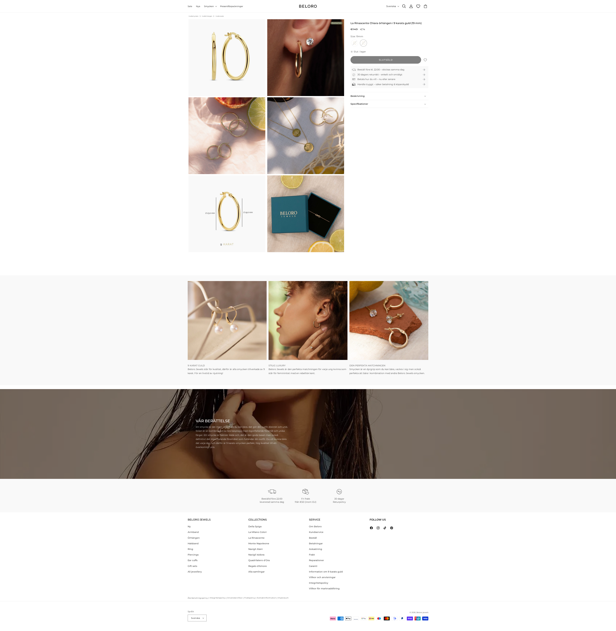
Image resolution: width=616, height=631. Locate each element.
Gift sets (192, 566)
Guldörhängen (207, 16)
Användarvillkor (235, 598)
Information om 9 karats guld (326, 571)
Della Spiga (254, 526)
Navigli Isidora (256, 554)
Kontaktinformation (266, 598)
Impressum (283, 598)
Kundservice (316, 532)
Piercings (193, 554)
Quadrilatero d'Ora (259, 560)
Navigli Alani (255, 549)
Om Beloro (315, 526)
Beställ (313, 537)
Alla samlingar (256, 571)
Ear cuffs (192, 560)
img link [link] (192, 283)
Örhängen (194, 537)
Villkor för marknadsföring (324, 588)
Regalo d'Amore (257, 566)
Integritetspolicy (318, 582)
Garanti (313, 566)
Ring (190, 549)
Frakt (312, 554)
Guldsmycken (193, 16)
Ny (189, 526)
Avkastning (315, 549)
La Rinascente (256, 537)
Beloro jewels (422, 612)
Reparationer (316, 560)
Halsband (193, 543)
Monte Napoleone (258, 543)
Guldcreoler (220, 16)
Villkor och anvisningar (322, 577)
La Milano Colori (257, 532)
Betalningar (316, 543)
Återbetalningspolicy (198, 598)
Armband (193, 532)
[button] (210, 6)
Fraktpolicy (249, 598)
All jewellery (195, 571)
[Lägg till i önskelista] (425, 60)
